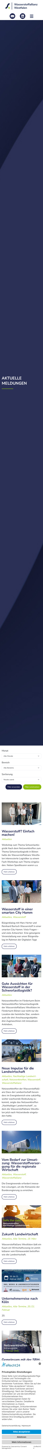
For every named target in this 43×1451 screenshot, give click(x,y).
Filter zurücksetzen (32, 787)
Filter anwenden (13, 787)
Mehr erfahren (9, 872)
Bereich (6, 762)
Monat (5, 750)
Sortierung (7, 774)
